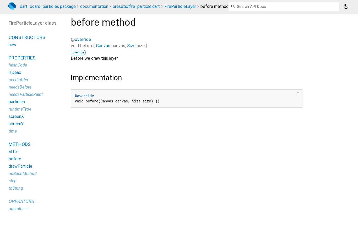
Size (131, 45)
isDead (15, 72)
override (83, 39)
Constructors (27, 37)
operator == (19, 208)
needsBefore (20, 87)
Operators (21, 201)
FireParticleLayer (180, 6)
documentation (94, 6)
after (13, 151)
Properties (22, 58)
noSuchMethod (23, 173)
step (13, 180)
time (13, 131)
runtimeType (20, 109)
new (12, 44)
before (15, 158)
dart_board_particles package (48, 6)
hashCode (18, 65)
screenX (16, 116)
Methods (20, 144)
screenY (16, 123)
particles (17, 101)
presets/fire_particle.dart (136, 6)
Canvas (103, 45)
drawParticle (20, 166)
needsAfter (18, 79)
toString (16, 188)
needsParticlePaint (26, 94)
